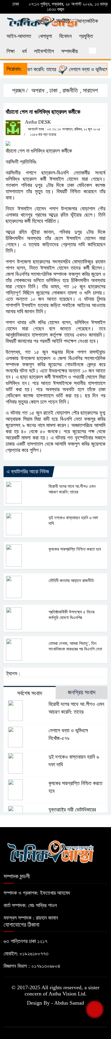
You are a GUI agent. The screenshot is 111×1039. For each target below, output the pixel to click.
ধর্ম (24, 51)
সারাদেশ (90, 90)
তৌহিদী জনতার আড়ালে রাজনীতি (71, 580)
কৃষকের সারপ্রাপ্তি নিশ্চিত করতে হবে (75, 549)
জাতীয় (23, 21)
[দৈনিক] (50, 851)
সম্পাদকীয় (69, 51)
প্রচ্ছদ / (19, 90)
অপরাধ (37, 90)
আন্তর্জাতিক (87, 21)
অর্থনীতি (63, 21)
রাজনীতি (42, 21)
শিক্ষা (11, 51)
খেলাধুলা (45, 36)
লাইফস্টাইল (44, 51)
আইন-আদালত (19, 36)
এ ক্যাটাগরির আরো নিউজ (28, 471)
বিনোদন (65, 36)
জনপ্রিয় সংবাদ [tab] (81, 692)
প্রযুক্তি (86, 36)
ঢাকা (53, 90)
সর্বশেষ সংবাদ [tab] (29, 693)
